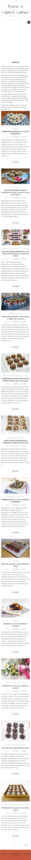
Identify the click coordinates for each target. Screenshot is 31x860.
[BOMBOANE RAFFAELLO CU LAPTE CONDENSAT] (15, 118)
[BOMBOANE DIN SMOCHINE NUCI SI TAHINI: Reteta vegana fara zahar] (15, 363)
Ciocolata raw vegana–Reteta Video (15, 748)
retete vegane (23, 375)
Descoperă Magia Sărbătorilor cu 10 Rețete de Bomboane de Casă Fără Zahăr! (15, 254)
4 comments (23, 813)
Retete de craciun (23, 248)
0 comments (23, 197)
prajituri (19, 313)
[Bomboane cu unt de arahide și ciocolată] (15, 608)
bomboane (15, 128)
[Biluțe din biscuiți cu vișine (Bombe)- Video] (15, 548)
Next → (27, 845)
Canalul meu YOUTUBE (15, 854)
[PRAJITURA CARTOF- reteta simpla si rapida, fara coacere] (15, 301)
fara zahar (13, 248)
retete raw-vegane (19, 683)
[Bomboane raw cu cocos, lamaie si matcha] (15, 669)
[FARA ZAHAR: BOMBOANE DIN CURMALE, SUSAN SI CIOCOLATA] (15, 425)
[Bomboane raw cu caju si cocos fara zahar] (15, 791)
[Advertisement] (15, 43)
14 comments (24, 751)
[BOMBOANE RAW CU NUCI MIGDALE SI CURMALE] (15, 485)
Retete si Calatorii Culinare (15, 9)
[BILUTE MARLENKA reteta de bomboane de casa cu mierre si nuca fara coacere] (15, 176)
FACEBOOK (15, 856)
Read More (15, 162)
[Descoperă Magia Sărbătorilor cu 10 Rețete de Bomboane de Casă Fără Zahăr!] (15, 237)
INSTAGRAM (27, 854)
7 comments (23, 691)
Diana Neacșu (16, 136)
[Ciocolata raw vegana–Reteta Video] (15, 731)
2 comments (23, 136)
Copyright (4, 854)
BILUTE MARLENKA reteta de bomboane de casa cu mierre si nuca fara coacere (16, 192)
